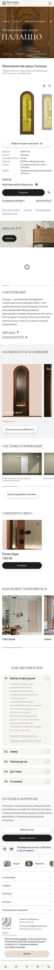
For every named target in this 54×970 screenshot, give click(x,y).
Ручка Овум (10, 554)
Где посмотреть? (44, 200)
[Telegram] (11, 849)
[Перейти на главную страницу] (10, 3)
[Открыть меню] (50, 3)
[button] (22, 390)
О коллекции (7, 54)
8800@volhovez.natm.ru (31, 929)
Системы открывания (37, 54)
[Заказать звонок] (49, 192)
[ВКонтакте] (5, 849)
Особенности (21, 54)
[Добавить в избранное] (49, 86)
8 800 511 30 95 (27, 922)
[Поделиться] (44, 86)
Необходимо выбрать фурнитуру (17, 184)
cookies (23, 939)
